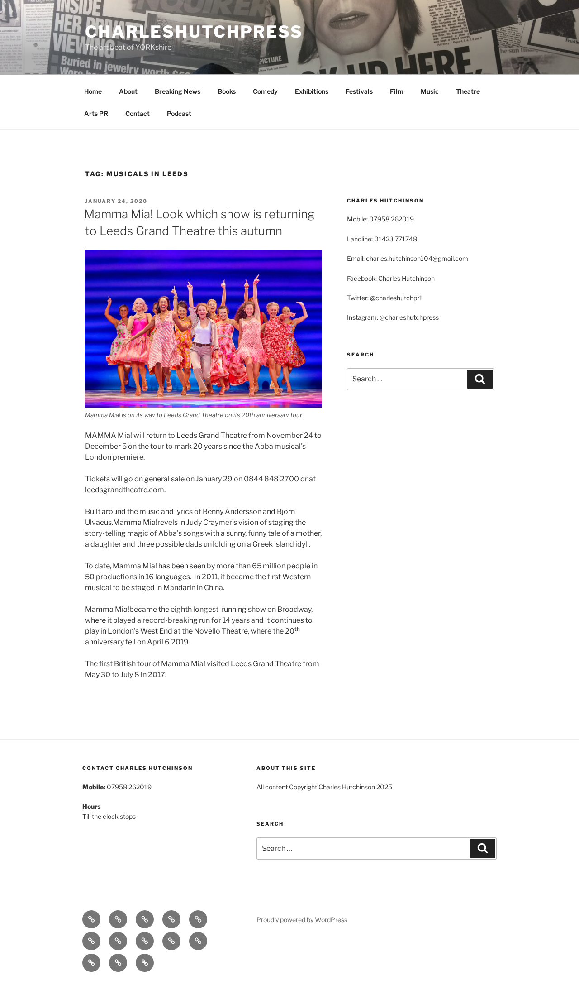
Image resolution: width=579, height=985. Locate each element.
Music (430, 91)
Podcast (179, 113)
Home (93, 91)
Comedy (265, 91)
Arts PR (96, 113)
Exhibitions (311, 91)
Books (227, 91)
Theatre (468, 91)
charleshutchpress (194, 32)
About (128, 91)
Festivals (359, 91)
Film (396, 91)
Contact (137, 113)
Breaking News (177, 91)
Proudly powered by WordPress (301, 919)
